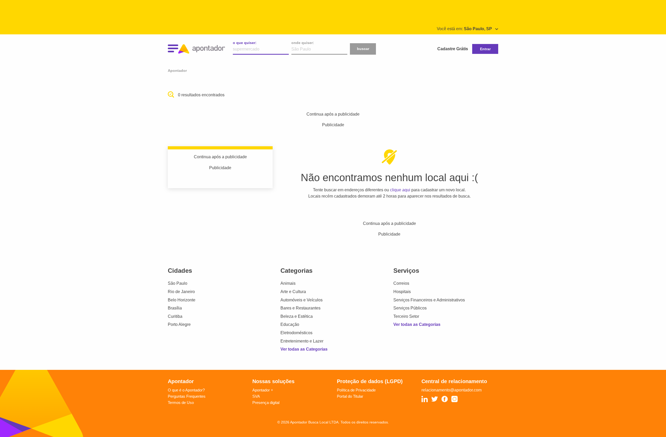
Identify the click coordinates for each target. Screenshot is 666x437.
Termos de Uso (181, 402)
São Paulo (177, 283)
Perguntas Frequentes (187, 396)
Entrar (485, 49)
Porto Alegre (179, 324)
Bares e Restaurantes (300, 308)
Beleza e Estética (296, 316)
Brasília (175, 308)
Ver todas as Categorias (304, 349)
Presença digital (265, 402)
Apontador (177, 70)
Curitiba (175, 316)
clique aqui (400, 190)
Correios (401, 283)
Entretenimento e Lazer (301, 341)
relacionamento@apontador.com (451, 390)
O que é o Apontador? (186, 390)
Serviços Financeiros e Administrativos (429, 300)
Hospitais (402, 291)
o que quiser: (245, 43)
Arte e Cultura (293, 291)
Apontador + (262, 390)
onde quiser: (302, 43)
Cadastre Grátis (452, 49)
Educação (289, 324)
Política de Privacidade (356, 390)
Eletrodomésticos (296, 333)
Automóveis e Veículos (301, 300)
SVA (256, 396)
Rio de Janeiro (181, 291)
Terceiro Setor (406, 316)
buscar (363, 49)
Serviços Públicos (410, 308)
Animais (288, 283)
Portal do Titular (350, 396)
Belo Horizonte (181, 300)
